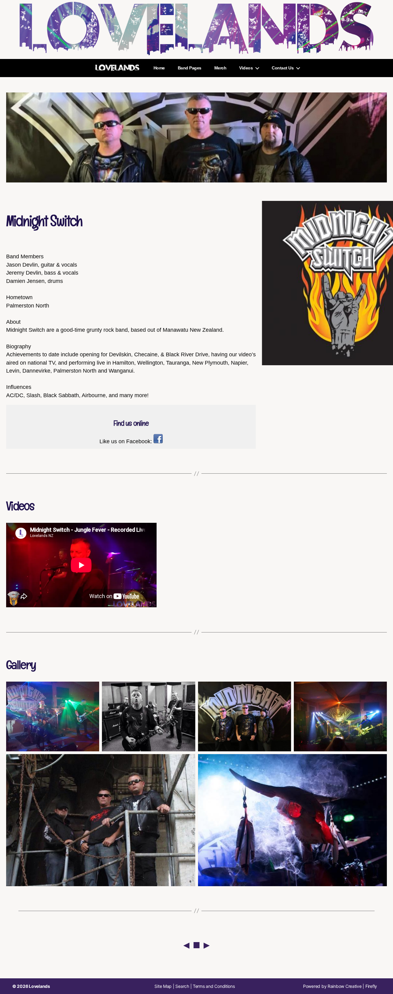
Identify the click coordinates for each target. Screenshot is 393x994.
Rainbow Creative (345, 986)
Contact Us (283, 67)
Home (159, 67)
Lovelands (39, 986)
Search (182, 986)
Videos (246, 67)
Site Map (163, 986)
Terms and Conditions (214, 986)
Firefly (371, 986)
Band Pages (189, 67)
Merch (220, 67)
